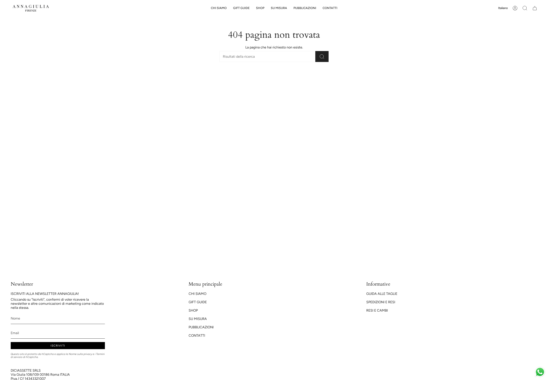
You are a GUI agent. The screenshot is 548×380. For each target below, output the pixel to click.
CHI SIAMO (197, 294)
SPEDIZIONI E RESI (380, 302)
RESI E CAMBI (377, 310)
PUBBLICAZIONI (201, 327)
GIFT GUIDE (198, 302)
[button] (241, 8)
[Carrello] (535, 8)
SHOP (193, 310)
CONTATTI (197, 335)
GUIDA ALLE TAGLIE (381, 294)
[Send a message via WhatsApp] (540, 372)
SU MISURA (198, 319)
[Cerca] (322, 56)
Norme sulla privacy (80, 354)
